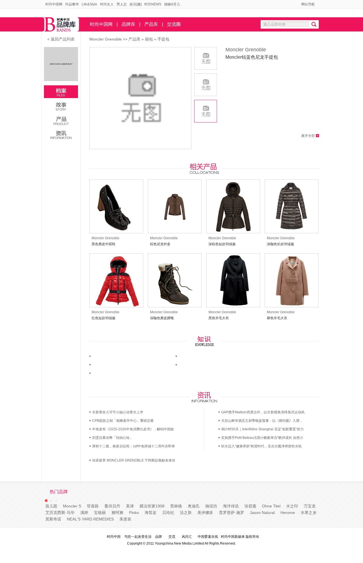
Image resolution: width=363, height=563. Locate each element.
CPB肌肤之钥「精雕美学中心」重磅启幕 (123, 421)
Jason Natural (262, 512)
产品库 (151, 24)
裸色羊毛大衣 (277, 318)
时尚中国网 (53, 4)
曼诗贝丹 (112, 506)
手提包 (163, 39)
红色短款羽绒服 (103, 318)
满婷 (84, 512)
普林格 (176, 506)
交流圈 (174, 24)
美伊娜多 (205, 512)
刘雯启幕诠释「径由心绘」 (112, 438)
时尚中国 (114, 537)
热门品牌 (59, 491)
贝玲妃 (168, 512)
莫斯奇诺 (53, 519)
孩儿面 (51, 506)
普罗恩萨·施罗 (231, 512)
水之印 (292, 506)
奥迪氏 (194, 506)
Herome (287, 512)
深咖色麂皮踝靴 (162, 318)
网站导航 (308, 4)
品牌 (158, 537)
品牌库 (128, 24)
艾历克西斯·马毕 (60, 512)
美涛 (130, 506)
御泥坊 (211, 506)
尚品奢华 (72, 4)
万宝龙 (310, 506)
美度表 (125, 519)
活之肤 (186, 512)
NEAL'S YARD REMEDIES (90, 519)
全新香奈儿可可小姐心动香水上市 (117, 412)
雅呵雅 (117, 512)
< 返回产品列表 (61, 39)
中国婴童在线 (208, 537)
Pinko (134, 512)
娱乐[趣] (136, 4)
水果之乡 (308, 512)
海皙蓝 (151, 512)
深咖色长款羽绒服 (280, 244)
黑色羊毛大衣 (218, 318)
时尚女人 (107, 4)
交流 (171, 537)
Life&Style (89, 4)
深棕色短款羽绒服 (222, 244)
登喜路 (93, 506)
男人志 (122, 4)
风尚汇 (187, 537)
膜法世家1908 (152, 506)
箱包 (149, 39)
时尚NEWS (152, 4)
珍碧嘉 (250, 506)
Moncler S (72, 506)
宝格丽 (100, 512)
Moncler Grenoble (105, 39)
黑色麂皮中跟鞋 (103, 244)
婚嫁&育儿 (172, 4)
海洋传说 (231, 506)
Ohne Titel (271, 506)
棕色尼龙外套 (160, 244)
